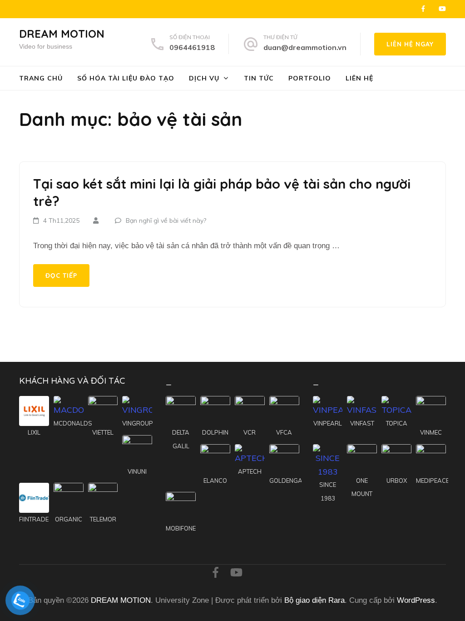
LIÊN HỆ (359, 78)
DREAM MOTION (61, 33)
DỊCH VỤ (204, 78)
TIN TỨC (259, 78)
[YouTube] (442, 9)
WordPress (416, 600)
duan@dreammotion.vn (304, 47)
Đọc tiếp (61, 275)
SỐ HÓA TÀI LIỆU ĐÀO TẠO (125, 78)
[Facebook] (423, 9)
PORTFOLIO (309, 78)
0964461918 (192, 47)
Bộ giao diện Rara (314, 600)
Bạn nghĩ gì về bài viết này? (166, 220)
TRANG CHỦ (41, 78)
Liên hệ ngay (410, 44)
